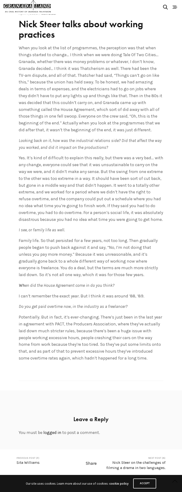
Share (91, 463)
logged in (52, 432)
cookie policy (118, 483)
